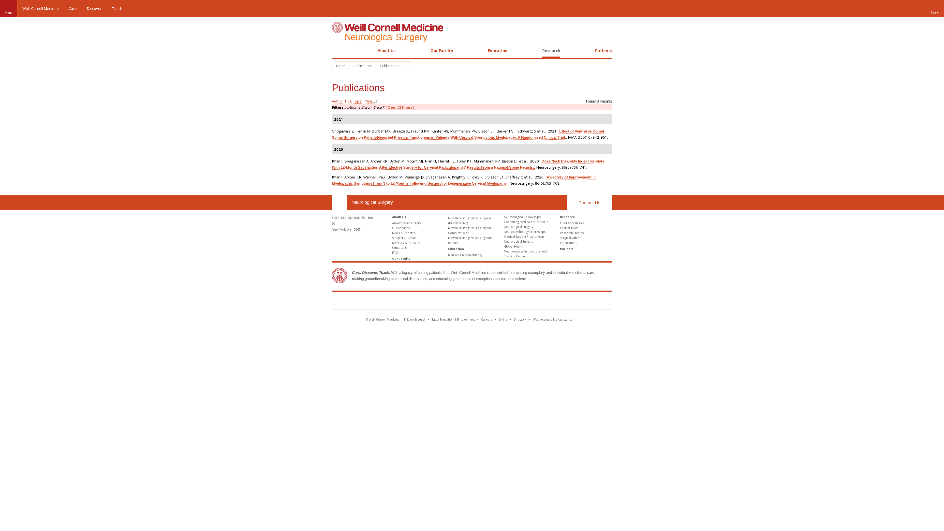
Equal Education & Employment (453, 319)
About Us (387, 50)
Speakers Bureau (404, 238)
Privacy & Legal (414, 319)
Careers (486, 319)
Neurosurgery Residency (465, 255)
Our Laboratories (572, 223)
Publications (568, 243)
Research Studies (572, 233)
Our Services (401, 228)
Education (497, 50)
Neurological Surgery (372, 202)
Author (337, 101)
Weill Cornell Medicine (40, 8)
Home (337, 51)
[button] (935, 8)
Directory (520, 319)
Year (369, 101)
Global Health (513, 246)
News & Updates (403, 233)
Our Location (339, 202)
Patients (603, 50)
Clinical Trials (569, 228)
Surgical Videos (570, 238)
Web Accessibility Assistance (553, 319)
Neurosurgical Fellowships (522, 217)
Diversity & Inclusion (406, 243)
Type (357, 101)
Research (551, 50)
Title (348, 101)
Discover (94, 8)
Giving (503, 319)
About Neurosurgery (406, 223)
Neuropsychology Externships (525, 232)
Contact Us (589, 202)
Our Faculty (441, 50)
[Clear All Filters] (400, 107)
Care (73, 8)
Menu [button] (9, 13)
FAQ (395, 253)
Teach (117, 8)
